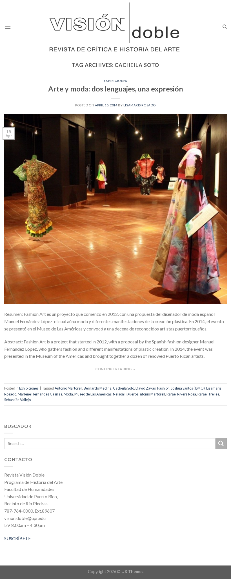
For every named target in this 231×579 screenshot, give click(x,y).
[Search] (225, 26)
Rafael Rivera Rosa (181, 394)
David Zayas (146, 388)
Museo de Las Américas (93, 394)
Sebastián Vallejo (17, 399)
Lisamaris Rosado (139, 105)
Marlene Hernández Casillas (40, 394)
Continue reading (115, 369)
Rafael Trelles (208, 394)
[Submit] (221, 443)
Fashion (163, 388)
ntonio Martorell (152, 394)
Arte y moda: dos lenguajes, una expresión (115, 88)
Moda (68, 394)
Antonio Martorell (68, 388)
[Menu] (7, 26)
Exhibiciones (115, 80)
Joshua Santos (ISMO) (188, 388)
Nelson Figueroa (126, 394)
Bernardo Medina (98, 388)
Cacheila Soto (123, 388)
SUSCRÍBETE (17, 538)
